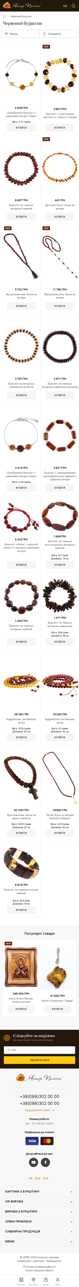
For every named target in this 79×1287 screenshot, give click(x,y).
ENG (37, 1178)
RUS (46, 1178)
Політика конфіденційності (39, 1267)
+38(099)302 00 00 (39, 1096)
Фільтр (14, 34)
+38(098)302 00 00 (39, 1103)
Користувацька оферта (39, 1270)
